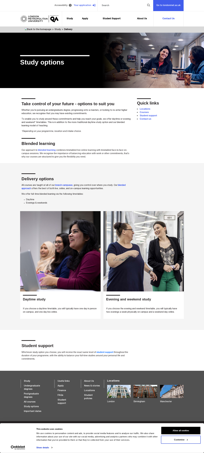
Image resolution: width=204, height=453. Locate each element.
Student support (62, 402)
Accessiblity (61, 5)
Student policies (88, 397)
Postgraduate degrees (31, 395)
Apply (85, 19)
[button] (148, 5)
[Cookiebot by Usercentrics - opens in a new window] (18, 448)
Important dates (32, 411)
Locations (89, 391)
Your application (82, 5)
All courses (30, 402)
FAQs (60, 395)
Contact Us (168, 19)
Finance (62, 391)
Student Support (112, 19)
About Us (142, 19)
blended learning (47, 150)
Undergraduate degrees (32, 387)
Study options (31, 407)
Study (70, 19)
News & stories (92, 386)
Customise (179, 439)
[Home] (38, 29)
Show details (42, 447)
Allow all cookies (181, 430)
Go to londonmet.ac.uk (168, 5)
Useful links (64, 381)
